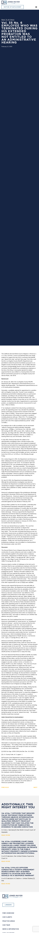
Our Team (6, 925)
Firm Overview (8, 913)
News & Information (10, 929)
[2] (30, 397)
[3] (22, 450)
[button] (36, 7)
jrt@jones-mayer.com (19, 739)
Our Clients (7, 917)
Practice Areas (8, 921)
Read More (5, 835)
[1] (19, 355)
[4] (10, 673)
